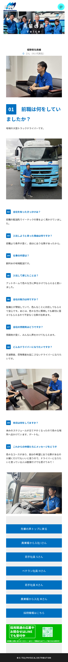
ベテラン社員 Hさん (34, 571)
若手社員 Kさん (34, 585)
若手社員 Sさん (34, 557)
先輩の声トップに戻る (34, 529)
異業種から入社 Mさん (34, 599)
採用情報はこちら (34, 613)
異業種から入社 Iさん (34, 543)
